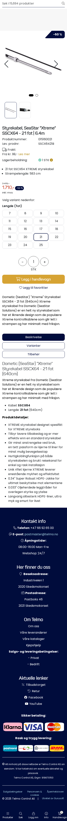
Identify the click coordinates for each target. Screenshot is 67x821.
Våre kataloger (34, 639)
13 (41, 221)
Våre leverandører (33, 632)
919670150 (47, 777)
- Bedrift (33, 664)
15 (9, 229)
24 (25, 245)
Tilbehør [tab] (34, 354)
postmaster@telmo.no (41, 534)
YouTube (35, 704)
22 (56, 237)
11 (10, 221)
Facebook (35, 697)
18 (56, 229)
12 (25, 221)
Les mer (24, 154)
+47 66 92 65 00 (42, 528)
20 (25, 237)
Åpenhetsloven (55, 791)
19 (9, 237)
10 (56, 213)
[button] (31, 95)
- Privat (33, 658)
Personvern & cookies (34, 793)
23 (9, 245)
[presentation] (7, 64)
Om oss (33, 626)
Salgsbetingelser (12, 791)
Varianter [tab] (34, 346)
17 (41, 229)
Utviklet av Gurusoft (53, 798)
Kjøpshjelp (33, 645)
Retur (35, 691)
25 (41, 245)
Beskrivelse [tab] (33, 337)
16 (25, 229)
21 (41, 237)
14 (56, 221)
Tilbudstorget (35, 685)
